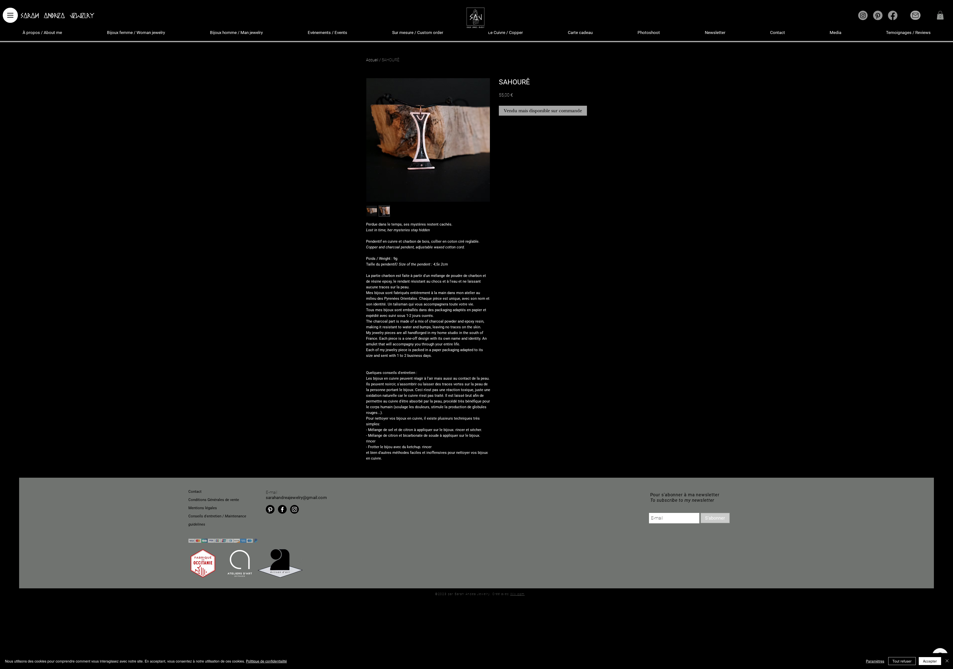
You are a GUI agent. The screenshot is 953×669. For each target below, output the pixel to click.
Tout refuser (902, 661)
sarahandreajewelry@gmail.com (296, 497)
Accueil (372, 60)
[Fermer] (947, 661)
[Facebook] (892, 15)
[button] (940, 15)
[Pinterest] (878, 15)
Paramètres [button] (875, 661)
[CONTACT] (915, 15)
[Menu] (10, 15)
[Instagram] (863, 15)
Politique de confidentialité (266, 661)
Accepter (930, 661)
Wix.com (517, 594)
